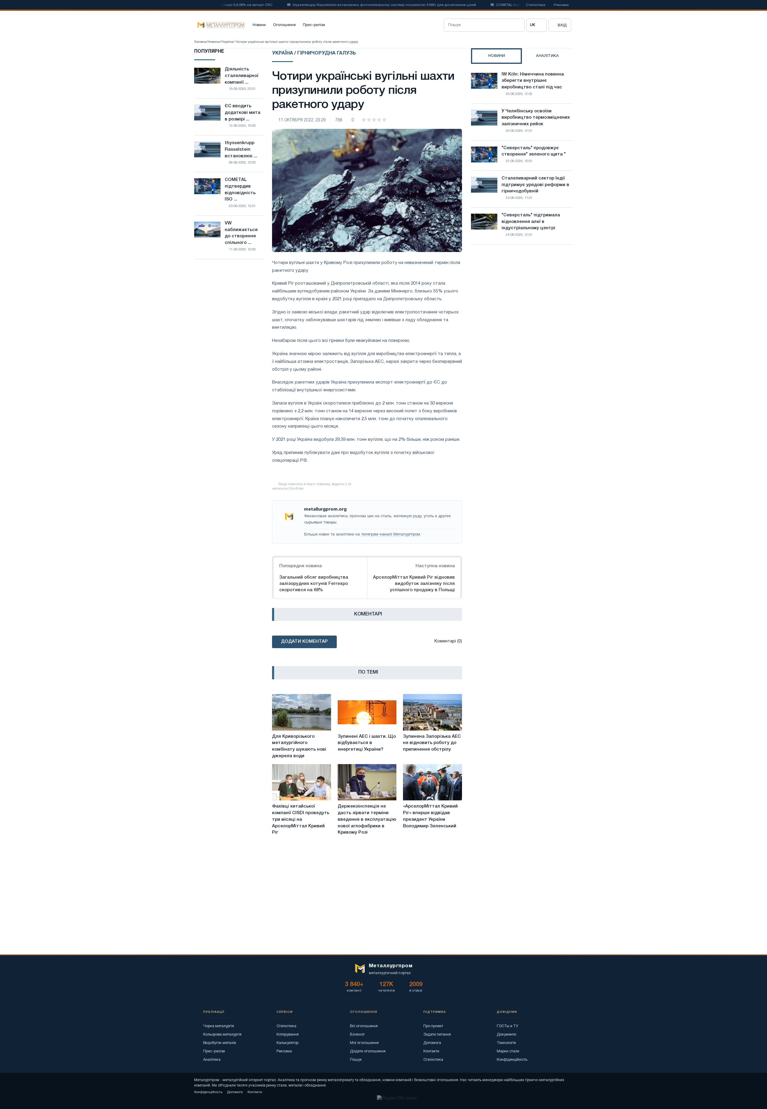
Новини (259, 25)
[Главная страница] (219, 25)
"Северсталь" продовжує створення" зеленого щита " (534, 151)
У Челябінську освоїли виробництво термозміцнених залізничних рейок (536, 117)
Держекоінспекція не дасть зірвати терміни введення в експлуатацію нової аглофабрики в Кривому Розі (367, 819)
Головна (200, 41)
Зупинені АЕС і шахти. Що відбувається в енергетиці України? (367, 743)
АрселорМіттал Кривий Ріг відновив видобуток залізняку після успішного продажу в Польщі (414, 583)
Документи (506, 1034)
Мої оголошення (364, 1043)
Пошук (356, 1059)
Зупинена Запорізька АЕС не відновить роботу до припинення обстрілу (432, 743)
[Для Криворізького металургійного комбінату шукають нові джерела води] (301, 712)
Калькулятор (287, 1043)
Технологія (506, 1043)
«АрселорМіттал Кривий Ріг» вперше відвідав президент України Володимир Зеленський (430, 816)
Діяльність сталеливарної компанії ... (241, 76)
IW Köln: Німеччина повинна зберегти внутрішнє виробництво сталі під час (533, 81)
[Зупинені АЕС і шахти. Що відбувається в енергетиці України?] (367, 712)
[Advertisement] (522, 301)
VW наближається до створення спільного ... (241, 233)
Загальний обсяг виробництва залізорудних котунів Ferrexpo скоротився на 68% (313, 583)
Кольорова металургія (222, 1034)
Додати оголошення (368, 1051)
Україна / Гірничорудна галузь (314, 53)
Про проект (433, 1026)
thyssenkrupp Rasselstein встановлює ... (241, 149)
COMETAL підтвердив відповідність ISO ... (240, 189)
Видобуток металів (219, 1043)
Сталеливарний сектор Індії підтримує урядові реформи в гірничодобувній (535, 185)
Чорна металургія (218, 1026)
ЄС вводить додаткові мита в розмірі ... (242, 112)
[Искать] (518, 25)
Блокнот (357, 1034)
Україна (227, 41)
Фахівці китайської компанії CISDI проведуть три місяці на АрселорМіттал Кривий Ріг (300, 819)
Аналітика (212, 1059)
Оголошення (284, 25)
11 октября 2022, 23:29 (302, 120)
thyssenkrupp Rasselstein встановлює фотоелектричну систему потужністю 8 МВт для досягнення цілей (362, 5)
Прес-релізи (314, 25)
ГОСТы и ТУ (507, 1026)
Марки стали (508, 1051)
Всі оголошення (364, 1026)
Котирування (288, 1034)
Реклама (561, 5)
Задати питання (437, 1034)
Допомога (432, 1043)
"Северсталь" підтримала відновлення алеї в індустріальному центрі (531, 221)
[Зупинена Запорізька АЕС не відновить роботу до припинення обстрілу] (432, 712)
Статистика (535, 5)
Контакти (431, 1051)
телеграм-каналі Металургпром (390, 534)
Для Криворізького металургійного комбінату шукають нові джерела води (299, 746)
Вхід (562, 25)
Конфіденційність (512, 1059)
